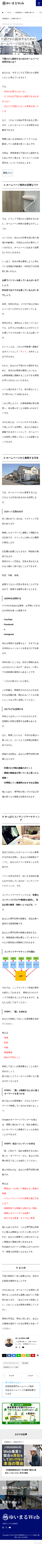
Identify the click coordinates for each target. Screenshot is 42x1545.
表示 (10, 173)
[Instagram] (16, 1347)
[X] (20, 1347)
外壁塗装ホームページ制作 (11, 1367)
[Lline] (18, 1355)
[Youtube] (23, 1347)
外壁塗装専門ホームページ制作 (19, 1386)
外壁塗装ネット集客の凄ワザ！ (12, 18)
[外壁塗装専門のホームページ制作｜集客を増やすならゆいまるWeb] (13, 3)
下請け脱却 (25, 1363)
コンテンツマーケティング (11, 1363)
